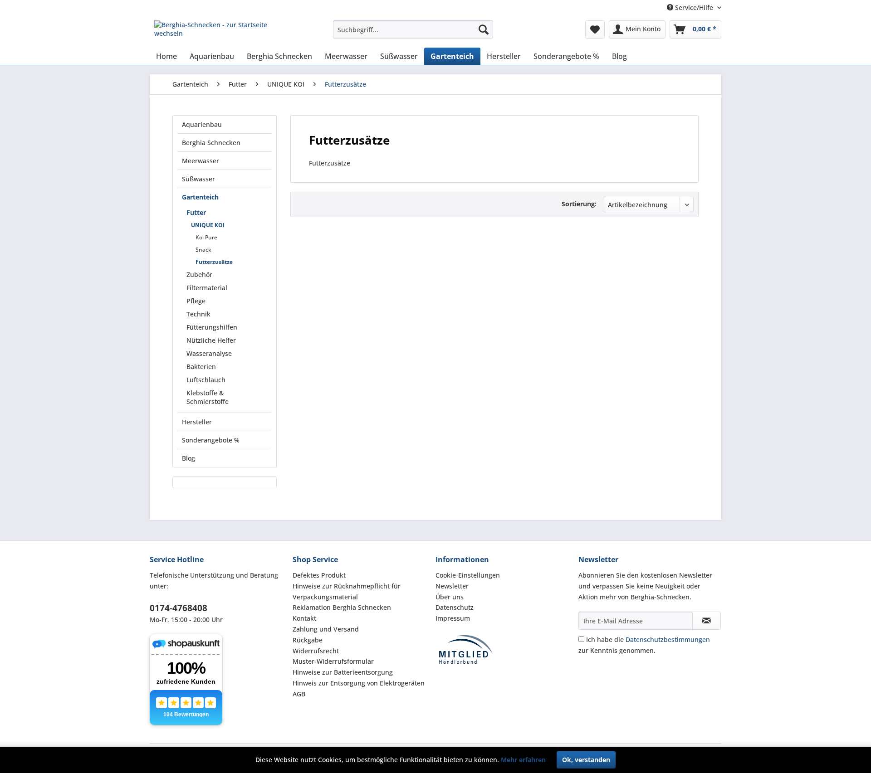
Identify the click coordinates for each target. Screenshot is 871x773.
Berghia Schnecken (211, 142)
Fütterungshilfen (211, 327)
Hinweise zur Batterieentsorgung (343, 672)
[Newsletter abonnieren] (706, 621)
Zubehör (199, 274)
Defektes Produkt (319, 575)
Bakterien (201, 366)
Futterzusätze (214, 262)
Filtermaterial (206, 287)
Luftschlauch (205, 379)
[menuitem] (413, 29)
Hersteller (197, 422)
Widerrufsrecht (316, 651)
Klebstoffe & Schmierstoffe (207, 397)
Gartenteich (200, 197)
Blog (188, 458)
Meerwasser (200, 160)
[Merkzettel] (595, 29)
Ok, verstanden (586, 759)
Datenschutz (455, 607)
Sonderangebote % (211, 440)
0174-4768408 (178, 608)
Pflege (196, 301)
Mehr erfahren (523, 759)
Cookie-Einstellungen (468, 575)
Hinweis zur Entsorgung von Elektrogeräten (359, 683)
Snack (203, 249)
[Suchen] (483, 29)
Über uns (450, 597)
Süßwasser (198, 179)
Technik (198, 314)
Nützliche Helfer (211, 340)
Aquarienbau (202, 124)
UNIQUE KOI (208, 225)
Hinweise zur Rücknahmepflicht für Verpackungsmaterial (347, 591)
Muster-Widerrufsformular (333, 661)
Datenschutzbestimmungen (668, 639)
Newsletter (452, 586)
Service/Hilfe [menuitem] (694, 7)
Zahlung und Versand (326, 629)
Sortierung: (579, 203)
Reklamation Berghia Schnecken (342, 607)
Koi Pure (206, 237)
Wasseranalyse (209, 353)
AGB (299, 694)
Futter (196, 212)
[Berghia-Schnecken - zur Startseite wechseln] (222, 31)
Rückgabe (308, 640)
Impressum (453, 618)
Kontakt (304, 618)
